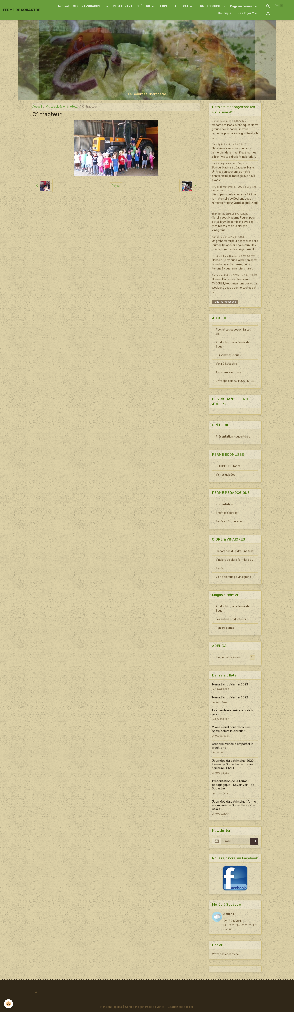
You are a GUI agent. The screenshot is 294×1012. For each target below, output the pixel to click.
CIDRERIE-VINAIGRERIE (89, 6)
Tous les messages (225, 301)
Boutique (224, 13)
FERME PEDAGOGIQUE (174, 6)
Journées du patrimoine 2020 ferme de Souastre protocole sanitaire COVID (233, 764)
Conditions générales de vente (144, 1007)
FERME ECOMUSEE (210, 6)
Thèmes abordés (226, 513)
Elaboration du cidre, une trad (235, 551)
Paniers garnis (225, 628)
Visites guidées (225, 474)
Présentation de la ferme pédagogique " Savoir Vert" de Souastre (233, 784)
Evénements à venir (235, 657)
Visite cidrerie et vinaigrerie (233, 577)
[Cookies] (8, 1003)
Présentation (224, 504)
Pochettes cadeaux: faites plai (233, 332)
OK (254, 841)
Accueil (63, 6)
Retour (116, 185)
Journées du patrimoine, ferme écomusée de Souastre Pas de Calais (234, 805)
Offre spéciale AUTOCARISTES (235, 381)
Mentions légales (111, 1007)
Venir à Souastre (226, 363)
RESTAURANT (122, 6)
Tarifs (219, 568)
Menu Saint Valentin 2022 (230, 697)
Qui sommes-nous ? (228, 355)
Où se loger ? (244, 13)
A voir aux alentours (228, 372)
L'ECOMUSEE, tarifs (228, 466)
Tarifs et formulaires (229, 521)
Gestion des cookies (181, 1007)
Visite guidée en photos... (62, 106)
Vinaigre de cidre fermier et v (234, 559)
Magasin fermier (242, 6)
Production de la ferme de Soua (232, 344)
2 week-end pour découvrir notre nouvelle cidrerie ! (231, 729)
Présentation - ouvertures (233, 436)
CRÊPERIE (144, 6)
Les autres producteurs (231, 619)
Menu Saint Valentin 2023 (230, 684)
